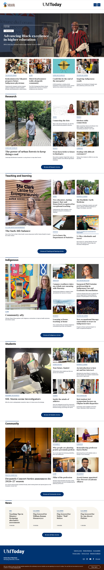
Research (79, 117)
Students (55, 395)
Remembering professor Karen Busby (87, 449)
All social (98, 559)
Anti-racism (9, 30)
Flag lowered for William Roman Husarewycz (40, 516)
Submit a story (78, 551)
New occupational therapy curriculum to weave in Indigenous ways (88, 321)
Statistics (55, 231)
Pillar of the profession (62, 477)
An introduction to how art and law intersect (86, 369)
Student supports (57, 364)
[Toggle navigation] (98, 4)
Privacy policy (76, 553)
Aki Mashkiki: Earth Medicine (85, 201)
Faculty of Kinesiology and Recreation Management (86, 232)
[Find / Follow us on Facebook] (93, 559)
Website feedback (95, 553)
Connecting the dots (61, 120)
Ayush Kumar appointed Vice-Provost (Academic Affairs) (87, 479)
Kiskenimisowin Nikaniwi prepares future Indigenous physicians (16, 81)
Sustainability (56, 444)
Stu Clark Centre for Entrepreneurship (15, 227)
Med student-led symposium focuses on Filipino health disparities (87, 401)
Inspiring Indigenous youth (85, 80)
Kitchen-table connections (82, 121)
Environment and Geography (12, 395)
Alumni (31, 75)
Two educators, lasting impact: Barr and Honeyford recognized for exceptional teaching (64, 203)
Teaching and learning (11, 75)
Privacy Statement (15, 567)
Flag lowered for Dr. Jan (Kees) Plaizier (87, 516)
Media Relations (87, 551)
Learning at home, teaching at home (60, 320)
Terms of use (85, 553)
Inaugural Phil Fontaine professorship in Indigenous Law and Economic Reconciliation (87, 287)
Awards (55, 117)
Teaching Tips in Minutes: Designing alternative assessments (16, 518)
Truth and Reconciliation (83, 280)
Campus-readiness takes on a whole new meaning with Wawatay (63, 286)
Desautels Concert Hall (11, 475)
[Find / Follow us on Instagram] (87, 559)
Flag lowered (36, 510)
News (10, 510)
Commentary (80, 148)
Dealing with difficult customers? (85, 153)
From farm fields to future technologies (64, 153)
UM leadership (80, 473)
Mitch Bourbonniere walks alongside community (37, 81)
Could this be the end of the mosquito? (63, 80)
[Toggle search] (95, 4)
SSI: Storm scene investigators (23, 399)
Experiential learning (82, 196)
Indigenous (55, 315)
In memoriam (80, 444)
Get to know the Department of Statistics (63, 236)
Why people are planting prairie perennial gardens (64, 449)
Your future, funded (61, 368)
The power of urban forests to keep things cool (25, 153)
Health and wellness (82, 395)
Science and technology (59, 75)
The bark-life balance (17, 231)
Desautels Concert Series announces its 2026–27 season (28, 480)
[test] (84, 559)
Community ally (14, 315)
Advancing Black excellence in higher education (26, 38)
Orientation (56, 280)
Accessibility (96, 551)
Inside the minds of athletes (61, 400)
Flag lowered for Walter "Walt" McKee (64, 516)
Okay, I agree (94, 567)
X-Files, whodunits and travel (86, 237)
